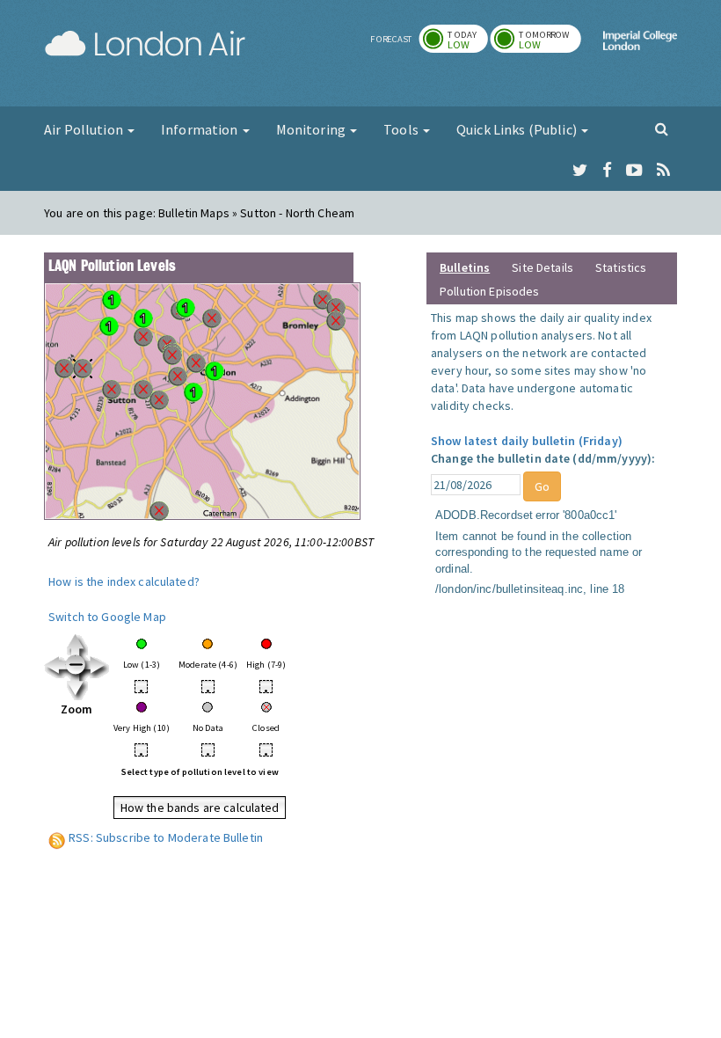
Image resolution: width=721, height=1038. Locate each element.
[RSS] (663, 170)
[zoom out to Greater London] (77, 666)
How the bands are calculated (200, 807)
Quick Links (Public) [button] (517, 129)
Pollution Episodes (490, 291)
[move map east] (98, 666)
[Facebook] (607, 170)
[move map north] (77, 644)
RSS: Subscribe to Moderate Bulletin (166, 837)
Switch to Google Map (107, 617)
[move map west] (55, 666)
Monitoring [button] (312, 129)
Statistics (620, 267)
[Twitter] (579, 170)
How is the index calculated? (124, 581)
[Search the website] (661, 128)
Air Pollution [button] (85, 129)
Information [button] (201, 129)
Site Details (542, 267)
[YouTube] (634, 170)
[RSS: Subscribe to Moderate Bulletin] (57, 837)
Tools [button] (402, 129)
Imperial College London (640, 55)
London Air (145, 44)
